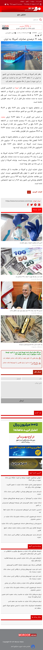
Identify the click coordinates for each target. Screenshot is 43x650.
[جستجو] (40, 20)
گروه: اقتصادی (10, 33)
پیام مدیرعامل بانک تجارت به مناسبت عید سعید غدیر (24, 601)
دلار (29, 192)
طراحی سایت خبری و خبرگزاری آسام (20, 646)
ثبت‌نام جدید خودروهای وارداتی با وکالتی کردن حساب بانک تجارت (22, 493)
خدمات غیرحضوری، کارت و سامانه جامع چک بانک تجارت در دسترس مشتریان (22, 518)
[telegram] (5, 4)
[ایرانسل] (21, 463)
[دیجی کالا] (21, 27)
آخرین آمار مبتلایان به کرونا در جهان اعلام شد (31, 243)
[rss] (8, 4)
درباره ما (32, 1)
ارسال (22, 400)
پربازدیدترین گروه (35, 546)
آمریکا (16, 88)
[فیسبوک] (28, 205)
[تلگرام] (35, 205)
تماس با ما (38, 1)
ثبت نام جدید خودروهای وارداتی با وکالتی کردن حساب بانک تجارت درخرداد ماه (22, 570)
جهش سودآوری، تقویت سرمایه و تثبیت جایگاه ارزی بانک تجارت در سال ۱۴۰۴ (23, 479)
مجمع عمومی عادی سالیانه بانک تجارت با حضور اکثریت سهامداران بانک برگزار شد (24, 486)
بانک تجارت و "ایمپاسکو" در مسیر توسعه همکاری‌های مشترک (22, 498)
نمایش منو (21, 14)
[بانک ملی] (21, 439)
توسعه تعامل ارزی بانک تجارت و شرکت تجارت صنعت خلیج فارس (22, 529)
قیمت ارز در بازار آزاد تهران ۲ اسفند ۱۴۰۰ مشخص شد (29, 277)
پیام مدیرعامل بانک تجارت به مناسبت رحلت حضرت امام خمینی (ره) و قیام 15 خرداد (21, 595)
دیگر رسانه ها (36, 617)
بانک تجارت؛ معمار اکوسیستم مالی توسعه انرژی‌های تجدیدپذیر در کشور (21, 504)
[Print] (35, 35)
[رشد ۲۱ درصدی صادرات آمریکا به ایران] (21, 55)
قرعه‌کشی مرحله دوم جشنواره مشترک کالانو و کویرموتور (24, 565)
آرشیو (27, 1)
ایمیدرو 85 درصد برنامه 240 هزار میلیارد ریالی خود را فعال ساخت (26, 311)
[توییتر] (31, 205)
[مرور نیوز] (21, 9)
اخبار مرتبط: (37, 209)
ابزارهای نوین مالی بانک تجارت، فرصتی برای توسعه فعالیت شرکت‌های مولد (22, 559)
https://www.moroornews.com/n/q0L (19, 201)
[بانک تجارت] (21, 427)
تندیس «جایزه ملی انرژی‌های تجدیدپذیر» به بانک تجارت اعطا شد (22, 511)
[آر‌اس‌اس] (39, 205)
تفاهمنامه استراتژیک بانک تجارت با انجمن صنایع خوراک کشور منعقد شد (22, 607)
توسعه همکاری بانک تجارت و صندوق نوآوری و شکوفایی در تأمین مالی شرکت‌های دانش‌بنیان (22, 552)
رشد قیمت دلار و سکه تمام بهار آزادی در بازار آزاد (30, 345)
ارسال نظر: (37, 372)
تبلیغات (22, 1)
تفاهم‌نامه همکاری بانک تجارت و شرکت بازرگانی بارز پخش (23, 583)
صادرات (3, 117)
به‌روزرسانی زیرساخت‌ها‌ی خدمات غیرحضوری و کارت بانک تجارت (21, 523)
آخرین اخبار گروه (35, 473)
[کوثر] (21, 450)
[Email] (38, 35)
